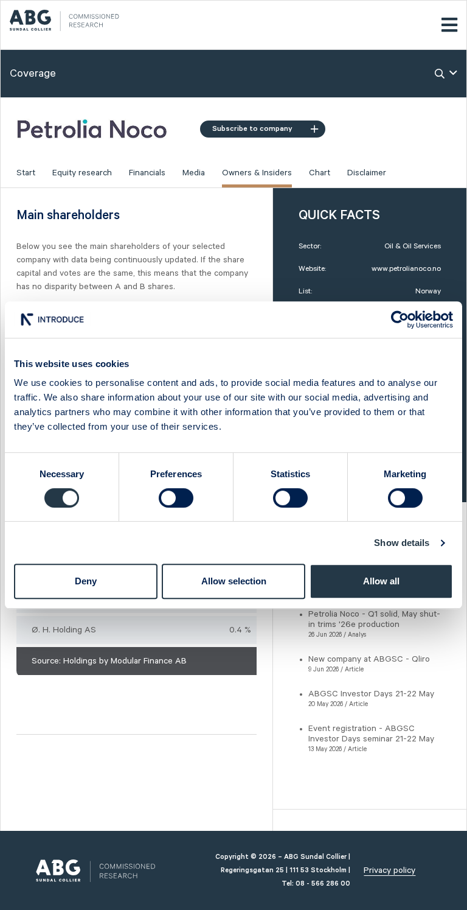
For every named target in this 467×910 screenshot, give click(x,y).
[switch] (176, 498)
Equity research (82, 173)
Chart (319, 173)
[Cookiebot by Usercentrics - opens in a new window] (400, 319)
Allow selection (233, 581)
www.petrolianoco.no (406, 268)
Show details (401, 542)
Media (193, 173)
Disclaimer (366, 173)
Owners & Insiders (257, 173)
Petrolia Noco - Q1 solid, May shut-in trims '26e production (374, 619)
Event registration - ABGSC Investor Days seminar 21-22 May (371, 734)
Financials (147, 173)
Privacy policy (389, 870)
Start (25, 173)
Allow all (381, 581)
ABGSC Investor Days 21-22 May (371, 694)
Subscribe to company (252, 128)
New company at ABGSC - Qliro (369, 659)
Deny (86, 581)
